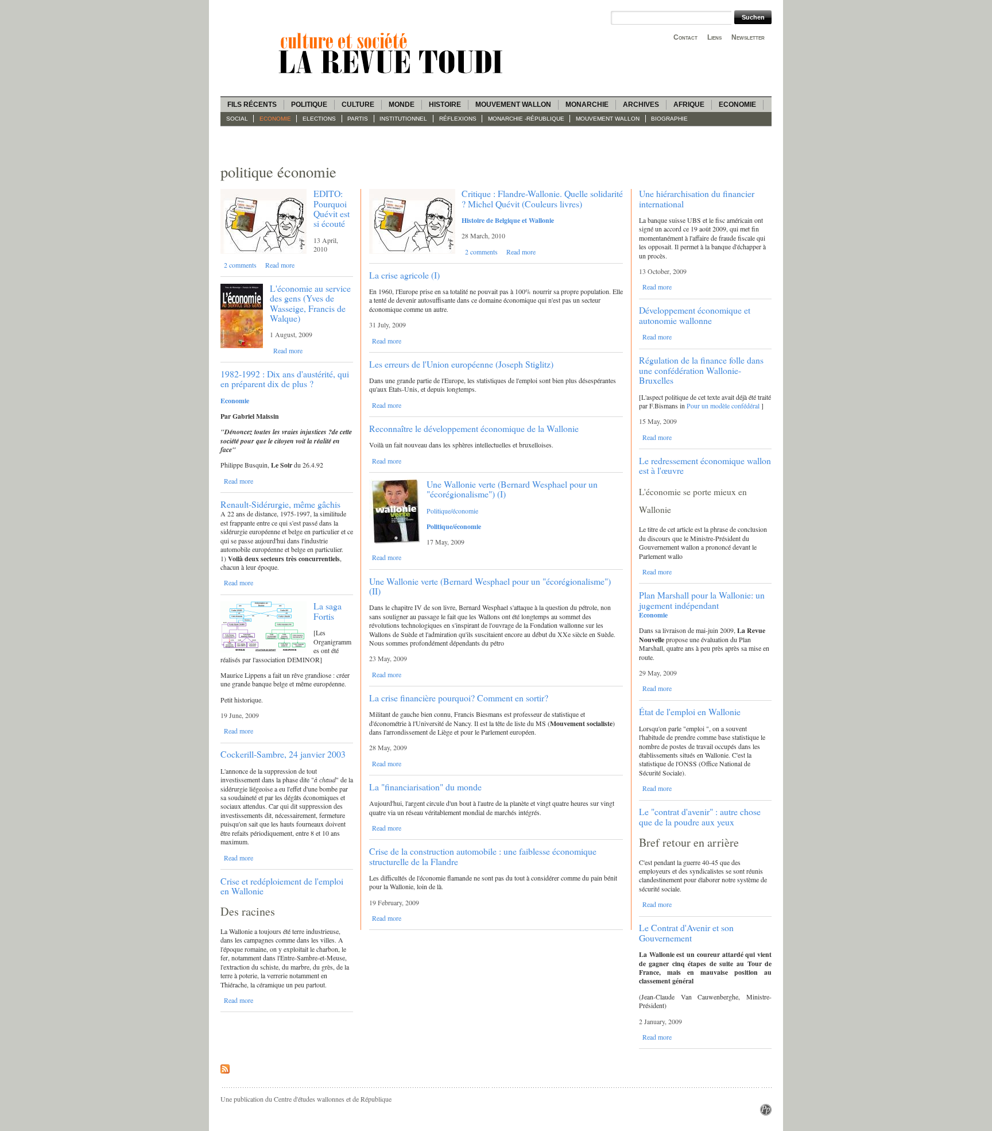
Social (237, 118)
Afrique (688, 105)
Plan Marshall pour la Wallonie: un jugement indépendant (702, 600)
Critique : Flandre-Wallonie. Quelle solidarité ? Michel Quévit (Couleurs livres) (542, 198)
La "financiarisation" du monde (425, 787)
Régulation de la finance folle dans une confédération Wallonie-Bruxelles (701, 370)
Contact (685, 37)
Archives (641, 105)
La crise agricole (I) (404, 275)
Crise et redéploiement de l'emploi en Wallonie (281, 886)
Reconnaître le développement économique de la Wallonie (474, 428)
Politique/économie (452, 510)
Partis (357, 118)
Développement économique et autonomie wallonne (694, 315)
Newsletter (748, 37)
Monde (401, 105)
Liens (714, 37)
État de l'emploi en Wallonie (690, 711)
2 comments (240, 264)
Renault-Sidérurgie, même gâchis (280, 504)
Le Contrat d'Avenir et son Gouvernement (686, 932)
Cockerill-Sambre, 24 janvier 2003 (283, 754)
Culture (358, 105)
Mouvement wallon (513, 105)
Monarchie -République (526, 118)
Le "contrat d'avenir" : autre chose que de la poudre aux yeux (700, 816)
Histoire (445, 105)
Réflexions (457, 118)
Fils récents (252, 105)
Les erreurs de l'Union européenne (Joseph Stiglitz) (461, 364)
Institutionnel (403, 118)
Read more (279, 264)
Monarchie (587, 105)
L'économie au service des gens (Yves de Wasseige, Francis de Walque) (310, 303)
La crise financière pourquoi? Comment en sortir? (458, 698)
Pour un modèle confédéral (723, 405)
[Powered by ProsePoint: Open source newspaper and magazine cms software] (766, 1112)
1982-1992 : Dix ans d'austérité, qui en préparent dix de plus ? (284, 378)
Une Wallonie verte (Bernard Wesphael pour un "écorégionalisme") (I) (512, 489)
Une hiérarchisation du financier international (696, 198)
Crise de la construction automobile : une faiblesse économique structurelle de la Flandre (482, 856)
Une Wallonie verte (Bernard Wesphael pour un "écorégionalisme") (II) (490, 586)
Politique (309, 105)
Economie (737, 105)
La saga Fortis (327, 611)
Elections (319, 118)
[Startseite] (392, 75)
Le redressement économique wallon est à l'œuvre (705, 465)
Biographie (669, 118)
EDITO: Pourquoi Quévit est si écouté (331, 208)
